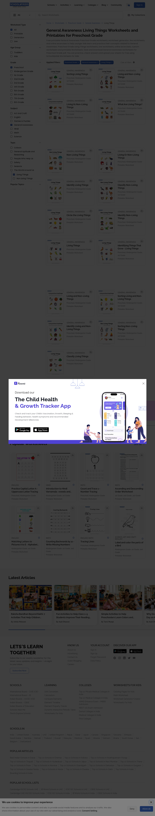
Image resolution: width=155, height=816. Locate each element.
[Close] (143, 383)
